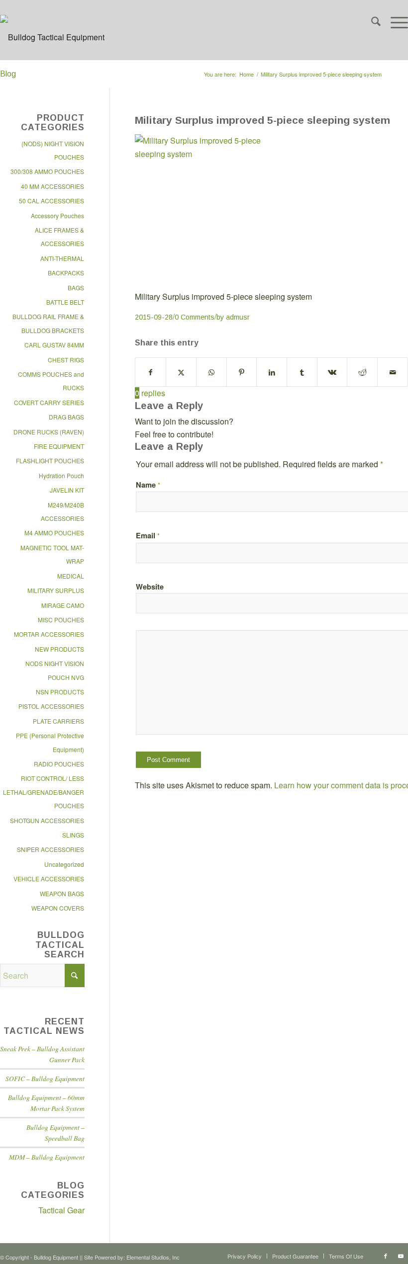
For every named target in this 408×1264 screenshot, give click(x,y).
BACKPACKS (66, 272)
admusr (238, 317)
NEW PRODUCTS (59, 649)
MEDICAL (70, 576)
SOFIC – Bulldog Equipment (45, 1078)
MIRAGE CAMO (62, 605)
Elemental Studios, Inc (153, 1257)
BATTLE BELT (65, 302)
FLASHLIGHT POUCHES (50, 460)
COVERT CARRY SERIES (49, 402)
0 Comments (194, 317)
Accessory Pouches (57, 215)
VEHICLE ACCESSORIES (48, 878)
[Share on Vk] (332, 372)
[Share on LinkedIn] (272, 372)
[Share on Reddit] (362, 372)
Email (148, 535)
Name (148, 484)
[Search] (371, 22)
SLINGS (73, 835)
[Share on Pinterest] (242, 372)
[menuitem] (371, 22)
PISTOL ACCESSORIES (51, 706)
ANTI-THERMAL (62, 258)
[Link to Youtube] (400, 1255)
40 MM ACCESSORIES (52, 186)
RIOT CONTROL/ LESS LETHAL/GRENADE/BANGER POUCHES (43, 792)
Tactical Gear (61, 1210)
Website (150, 586)
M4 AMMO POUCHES (54, 532)
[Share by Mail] (393, 372)
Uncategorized (64, 864)
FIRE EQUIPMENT (59, 446)
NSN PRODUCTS (60, 691)
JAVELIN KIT (67, 490)
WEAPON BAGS (62, 893)
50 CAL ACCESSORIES (51, 200)
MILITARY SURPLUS (55, 590)
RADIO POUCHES (59, 763)
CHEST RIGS (66, 359)
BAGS (76, 287)
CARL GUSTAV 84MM (54, 344)
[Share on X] (181, 372)
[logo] (52, 45)
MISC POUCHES (61, 619)
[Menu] (394, 22)
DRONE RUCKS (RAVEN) (48, 431)
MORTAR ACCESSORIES (49, 634)
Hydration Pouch (61, 475)
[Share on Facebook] (150, 372)
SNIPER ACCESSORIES (50, 849)
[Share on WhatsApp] (211, 372)
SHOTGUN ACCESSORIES (47, 820)
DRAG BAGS (66, 417)
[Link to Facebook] (385, 1255)
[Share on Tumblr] (302, 372)
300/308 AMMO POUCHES (47, 171)
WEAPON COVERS (57, 908)
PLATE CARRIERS (58, 721)
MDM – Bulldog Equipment (47, 1157)
